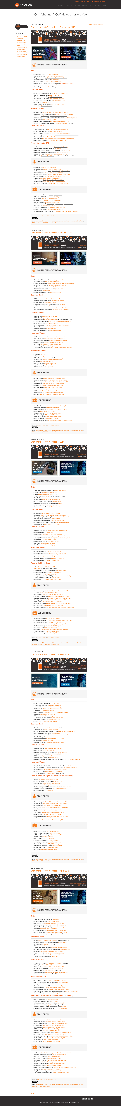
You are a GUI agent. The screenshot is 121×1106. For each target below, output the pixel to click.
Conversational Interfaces (76, 221)
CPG (33, 223)
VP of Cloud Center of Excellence (54, 209)
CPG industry (58, 148)
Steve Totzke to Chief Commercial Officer (54, 181)
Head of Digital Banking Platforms (52, 200)
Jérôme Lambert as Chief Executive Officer (59, 174)
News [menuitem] (90, 5)
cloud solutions (55, 577)
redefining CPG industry (62, 152)
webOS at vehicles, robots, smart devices (56, 154)
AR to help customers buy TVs (49, 505)
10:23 (45, 854)
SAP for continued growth (57, 104)
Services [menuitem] (60, 5)
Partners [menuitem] (97, 5)
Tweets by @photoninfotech (95, 24)
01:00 (48, 425)
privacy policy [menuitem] (70, 1099)
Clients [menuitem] (84, 5)
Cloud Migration (38, 223)
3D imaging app (55, 79)
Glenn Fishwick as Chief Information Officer (59, 183)
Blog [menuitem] (104, 5)
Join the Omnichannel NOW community (97, 1)
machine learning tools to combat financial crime (54, 116)
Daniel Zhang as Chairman (49, 167)
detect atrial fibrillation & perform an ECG (57, 129)
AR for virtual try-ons (46, 106)
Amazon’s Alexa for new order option (54, 76)
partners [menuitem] (51, 1099)
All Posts (33, 1093)
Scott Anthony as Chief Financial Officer (55, 176)
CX (44, 223)
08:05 (45, 1079)
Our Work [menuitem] (69, 5)
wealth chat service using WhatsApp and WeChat (55, 112)
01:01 (48, 637)
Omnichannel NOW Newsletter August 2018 (51, 233)
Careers (83, 1)
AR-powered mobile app (57, 507)
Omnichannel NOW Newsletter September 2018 (53, 27)
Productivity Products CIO (52, 202)
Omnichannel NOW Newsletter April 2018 (50, 871)
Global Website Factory (53, 223)
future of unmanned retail (60, 1008)
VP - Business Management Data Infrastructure (65, 211)
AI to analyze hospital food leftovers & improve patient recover (58, 138)
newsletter (66, 221)
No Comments (55, 216)
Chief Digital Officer (59, 197)
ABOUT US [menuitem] (34, 1099)
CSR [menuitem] (63, 1099)
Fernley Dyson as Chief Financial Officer (53, 180)
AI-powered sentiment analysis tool (59, 121)
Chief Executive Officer (49, 205)
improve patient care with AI (58, 140)
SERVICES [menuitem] (21, 1099)
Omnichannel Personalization (43, 221)
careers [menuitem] (58, 1099)
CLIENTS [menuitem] (41, 1099)
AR (46, 223)
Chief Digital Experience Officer (49, 198)
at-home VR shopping (52, 74)
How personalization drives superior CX (51, 356)
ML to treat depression (56, 131)
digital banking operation (61, 123)
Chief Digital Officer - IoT (55, 195)
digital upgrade (47, 102)
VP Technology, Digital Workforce (56, 207)
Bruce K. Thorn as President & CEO (52, 169)
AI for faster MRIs (51, 137)
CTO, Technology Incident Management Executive (60, 204)
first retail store (47, 87)
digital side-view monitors (55, 97)
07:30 (48, 216)
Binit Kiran (39, 854)
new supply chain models (59, 100)
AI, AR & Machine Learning (61, 93)
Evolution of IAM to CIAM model (46, 567)
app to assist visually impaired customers (56, 78)
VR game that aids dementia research (60, 133)
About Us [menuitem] (77, 5)
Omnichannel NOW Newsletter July (47, 442)
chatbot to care (70, 766)
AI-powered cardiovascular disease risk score (66, 135)
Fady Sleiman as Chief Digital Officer (53, 172)
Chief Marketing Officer (53, 633)
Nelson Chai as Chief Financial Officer (50, 178)
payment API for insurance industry (64, 114)
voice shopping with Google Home (52, 85)
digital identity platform (72, 117)
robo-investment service (49, 119)
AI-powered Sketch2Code (47, 156)
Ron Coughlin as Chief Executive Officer (52, 601)
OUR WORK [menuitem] (27, 1099)
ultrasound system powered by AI (53, 771)
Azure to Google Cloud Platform (53, 579)
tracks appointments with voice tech (52, 81)
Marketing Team (41, 216)
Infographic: (37, 568)
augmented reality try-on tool (56, 98)
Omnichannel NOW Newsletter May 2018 (50, 654)
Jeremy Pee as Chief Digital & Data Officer (59, 171)
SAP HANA (43, 354)
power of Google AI (54, 95)
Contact (77, 1)
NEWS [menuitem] (46, 1099)
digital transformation (57, 221)
